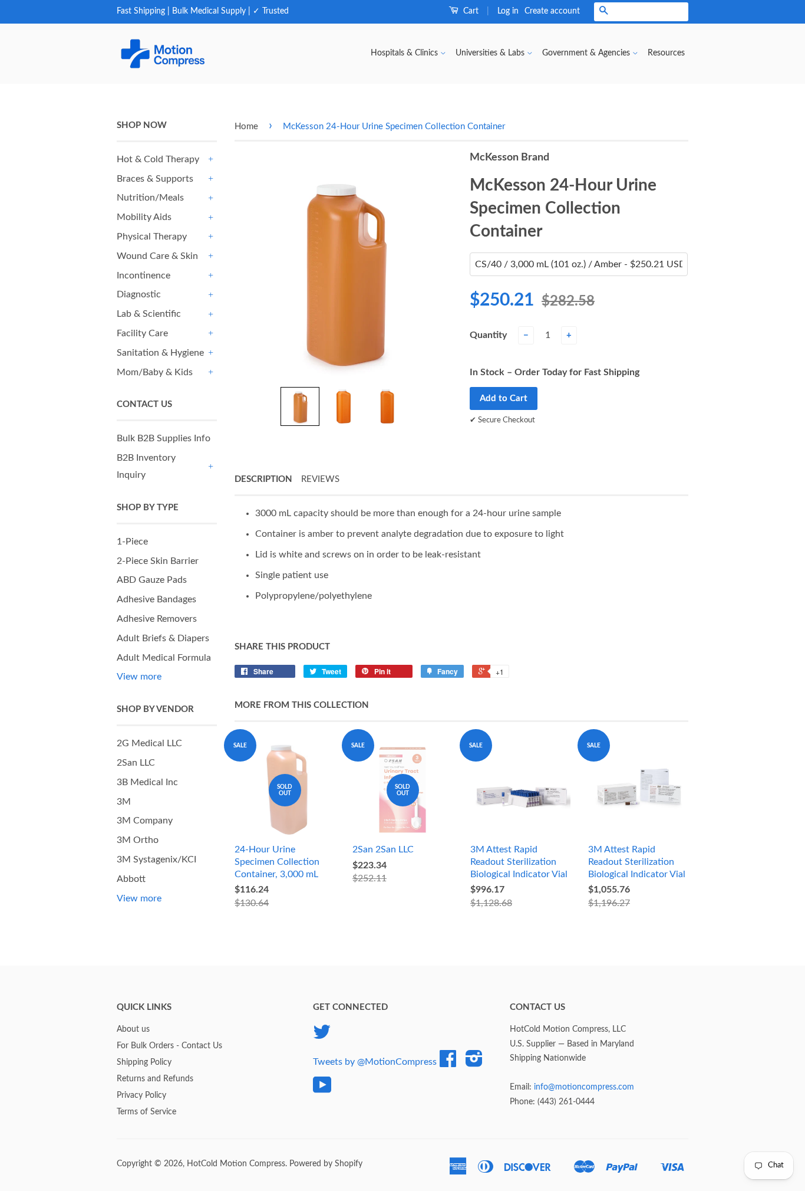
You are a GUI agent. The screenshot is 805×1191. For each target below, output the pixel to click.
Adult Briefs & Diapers (163, 638)
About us (133, 1029)
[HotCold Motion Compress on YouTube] (322, 1089)
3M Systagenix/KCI (156, 859)
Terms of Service (146, 1112)
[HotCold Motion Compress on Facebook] (448, 1063)
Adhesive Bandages (156, 599)
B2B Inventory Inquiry (146, 466)
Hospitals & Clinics (405, 53)
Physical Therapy (152, 236)
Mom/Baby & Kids (155, 372)
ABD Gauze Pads (152, 580)
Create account (552, 11)
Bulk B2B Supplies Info (163, 438)
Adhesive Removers (157, 619)
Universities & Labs (491, 53)
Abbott (131, 879)
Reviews (320, 479)
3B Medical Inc (147, 782)
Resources (666, 53)
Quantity (488, 335)
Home (246, 126)
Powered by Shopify (325, 1164)
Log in (508, 11)
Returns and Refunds (155, 1079)
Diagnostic (139, 294)
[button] (300, 406)
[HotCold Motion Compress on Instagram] (474, 1063)
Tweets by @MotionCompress (375, 1062)
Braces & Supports (155, 178)
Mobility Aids (144, 217)
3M (124, 801)
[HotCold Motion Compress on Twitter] (322, 1036)
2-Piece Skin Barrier (158, 561)
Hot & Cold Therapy (158, 159)
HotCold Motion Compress (236, 1164)
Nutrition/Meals (150, 197)
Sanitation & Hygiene (160, 352)
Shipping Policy (144, 1062)
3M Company (145, 820)
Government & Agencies (587, 53)
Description (263, 479)
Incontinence (143, 275)
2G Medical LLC (149, 743)
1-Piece (132, 541)
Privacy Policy (141, 1095)
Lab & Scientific (149, 314)
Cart (470, 11)
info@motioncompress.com (584, 1087)
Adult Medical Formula (164, 657)
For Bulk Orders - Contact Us (169, 1046)
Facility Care (142, 333)
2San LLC (136, 762)
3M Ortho (138, 840)
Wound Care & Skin (157, 256)
